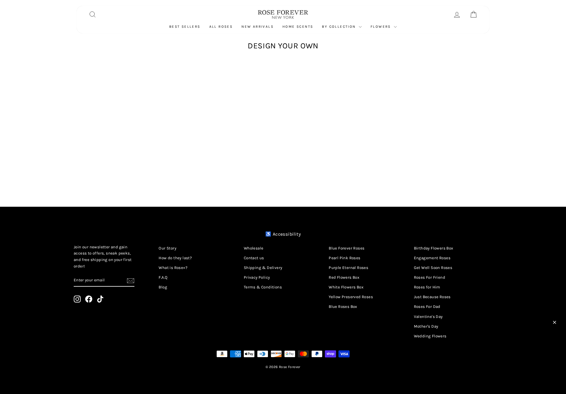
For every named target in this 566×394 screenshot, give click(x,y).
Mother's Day (426, 326)
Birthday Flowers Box (433, 248)
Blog (163, 287)
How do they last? (175, 258)
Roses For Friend (429, 277)
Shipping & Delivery (263, 267)
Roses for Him (427, 287)
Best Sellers (184, 26)
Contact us (254, 258)
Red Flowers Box (344, 277)
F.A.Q (163, 277)
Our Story (167, 248)
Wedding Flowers (430, 336)
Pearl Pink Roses (344, 258)
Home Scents (297, 26)
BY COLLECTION (339, 26)
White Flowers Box (346, 287)
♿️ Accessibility (283, 234)
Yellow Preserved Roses (351, 297)
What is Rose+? (173, 267)
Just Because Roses (432, 297)
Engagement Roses (432, 258)
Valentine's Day (428, 316)
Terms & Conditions (263, 287)
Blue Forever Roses (346, 248)
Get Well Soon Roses (433, 267)
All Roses (221, 26)
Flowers (381, 26)
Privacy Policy (257, 277)
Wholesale (254, 248)
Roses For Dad (427, 306)
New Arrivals (257, 26)
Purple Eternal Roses (348, 267)
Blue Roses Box (343, 306)
